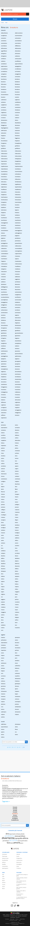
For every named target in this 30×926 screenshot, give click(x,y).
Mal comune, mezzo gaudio (21, 888)
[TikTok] (15, 905)
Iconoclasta (5, 866)
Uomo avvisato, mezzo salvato (21, 878)
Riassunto (18, 862)
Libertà (18, 854)
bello (11, 843)
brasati (15, 810)
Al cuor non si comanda (19, 894)
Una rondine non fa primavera (21, 881)
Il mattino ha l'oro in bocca (21, 884)
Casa (3, 878)
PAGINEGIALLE (12, 914)
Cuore (3, 884)
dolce (17, 836)
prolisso (22, 836)
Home (2, 22)
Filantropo (4, 856)
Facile (17, 856)
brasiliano (15, 818)
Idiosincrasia (5, 858)
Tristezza (18, 868)
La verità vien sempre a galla (22, 875)
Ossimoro (4, 854)
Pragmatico (19, 858)
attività (22, 834)
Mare (3, 880)
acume (13, 840)
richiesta (18, 834)
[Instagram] (11, 905)
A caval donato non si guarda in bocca (21, 897)
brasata (15, 807)
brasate (15, 809)
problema (10, 835)
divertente (8, 838)
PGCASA (25, 914)
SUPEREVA (18, 917)
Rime (6, 22)
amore (16, 842)
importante (12, 834)
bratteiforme (15, 820)
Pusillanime (5, 860)
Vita (3, 874)
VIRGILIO (7, 914)
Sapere (9, 9)
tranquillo (18, 838)
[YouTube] (18, 905)
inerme (19, 840)
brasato (15, 812)
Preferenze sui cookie (13, 920)
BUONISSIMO (12, 917)
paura (21, 843)
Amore (3, 882)
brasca (15, 815)
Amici (3, 886)
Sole (3, 876)
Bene (3, 888)
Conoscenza (19, 860)
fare (8, 842)
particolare (24, 840)
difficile (25, 838)
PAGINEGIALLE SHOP (20, 914)
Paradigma (19, 864)
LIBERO (4, 914)
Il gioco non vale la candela (20, 891)
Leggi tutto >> (6, 801)
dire (7, 833)
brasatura (15, 813)
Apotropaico (5, 868)
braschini (15, 817)
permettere (6, 840)
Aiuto (20, 920)
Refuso (4, 862)
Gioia (17, 866)
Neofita (4, 864)
